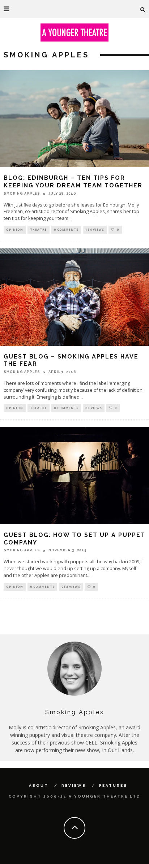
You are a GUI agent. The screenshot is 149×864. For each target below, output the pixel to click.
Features (113, 785)
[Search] (142, 9)
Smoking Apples (22, 193)
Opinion (14, 229)
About (38, 785)
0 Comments (66, 229)
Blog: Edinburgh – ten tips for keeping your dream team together (73, 181)
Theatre (38, 229)
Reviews (73, 785)
